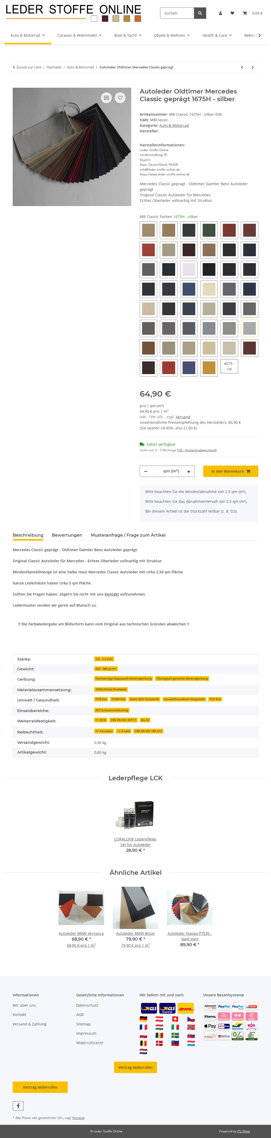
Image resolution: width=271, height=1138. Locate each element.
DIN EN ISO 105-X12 (148, 731)
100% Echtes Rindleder (111, 689)
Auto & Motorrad (174, 125)
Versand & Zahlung (30, 1023)
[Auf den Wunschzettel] (120, 98)
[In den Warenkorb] (17, 85)
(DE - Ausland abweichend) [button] (197, 450)
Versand (183, 416)
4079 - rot (231, 366)
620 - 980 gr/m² (106, 669)
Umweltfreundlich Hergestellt (184, 699)
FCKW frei (118, 699)
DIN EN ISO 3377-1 (123, 720)
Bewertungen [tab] (67, 535)
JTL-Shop (243, 1131)
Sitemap (83, 1023)
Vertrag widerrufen (135, 1067)
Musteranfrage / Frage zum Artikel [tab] (128, 535)
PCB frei (101, 699)
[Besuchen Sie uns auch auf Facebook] (18, 1106)
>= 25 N (101, 720)
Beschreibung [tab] (28, 535)
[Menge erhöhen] (189, 471)
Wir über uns (24, 1005)
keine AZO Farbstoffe (144, 699)
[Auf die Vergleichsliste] (106, 98)
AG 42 (145, 720)
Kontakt (112, 594)
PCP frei (215, 699)
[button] (220, 13)
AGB (80, 1014)
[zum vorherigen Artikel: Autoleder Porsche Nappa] (242, 67)
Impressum (86, 1033)
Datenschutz (87, 1005)
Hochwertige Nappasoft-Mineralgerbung (124, 678)
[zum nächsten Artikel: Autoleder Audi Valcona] (252, 67)
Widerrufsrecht (89, 1042)
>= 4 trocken (104, 731)
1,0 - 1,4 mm (104, 659)
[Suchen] (200, 13)
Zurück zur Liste (28, 67)
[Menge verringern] (146, 471)
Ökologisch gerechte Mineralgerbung (182, 678)
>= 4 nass (124, 731)
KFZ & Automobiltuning (112, 710)
